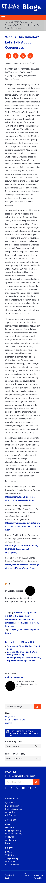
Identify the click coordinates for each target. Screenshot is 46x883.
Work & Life (10, 812)
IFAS (40, 878)
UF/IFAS (8, 723)
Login (7, 843)
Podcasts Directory (13, 833)
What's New (10, 840)
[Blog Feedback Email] (29, 788)
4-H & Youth (20, 612)
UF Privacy (9, 852)
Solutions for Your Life (15, 719)
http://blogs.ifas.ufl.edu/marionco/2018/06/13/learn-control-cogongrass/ (22, 549)
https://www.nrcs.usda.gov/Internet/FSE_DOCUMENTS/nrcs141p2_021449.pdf (22, 526)
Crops (22, 616)
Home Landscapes (13, 809)
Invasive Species (26, 619)
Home (7, 22)
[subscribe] (36, 782)
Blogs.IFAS (10, 716)
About (7, 824)
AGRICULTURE (11, 616)
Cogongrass (16, 629)
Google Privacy (11, 858)
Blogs (31, 6)
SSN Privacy (10, 855)
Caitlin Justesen (14, 677)
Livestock (9, 623)
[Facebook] (6, 788)
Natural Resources (13, 806)
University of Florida (38, 876)
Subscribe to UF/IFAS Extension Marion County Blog (24, 733)
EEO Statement (12, 864)
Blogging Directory (13, 830)
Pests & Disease (23, 623)
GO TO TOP (25, 875)
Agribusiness (32, 612)
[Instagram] (35, 788)
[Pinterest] (17, 788)
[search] (37, 706)
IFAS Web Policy (12, 861)
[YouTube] (23, 788)
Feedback (9, 827)
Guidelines (9, 837)
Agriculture (10, 802)
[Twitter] (11, 788)
